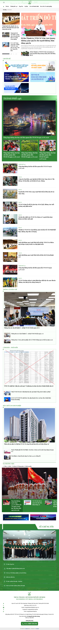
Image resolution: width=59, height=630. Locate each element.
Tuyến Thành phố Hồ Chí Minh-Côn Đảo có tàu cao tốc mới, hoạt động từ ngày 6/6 (32, 450)
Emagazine (21, 466)
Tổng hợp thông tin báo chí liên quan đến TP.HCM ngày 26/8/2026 (26, 137)
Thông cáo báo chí (10, 289)
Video (5, 466)
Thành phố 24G (13, 6)
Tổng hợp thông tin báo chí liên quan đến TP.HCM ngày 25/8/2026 (11, 155)
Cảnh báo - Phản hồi (10, 347)
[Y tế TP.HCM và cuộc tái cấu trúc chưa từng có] (27, 502)
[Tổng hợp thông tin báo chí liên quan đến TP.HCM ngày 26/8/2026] (29, 118)
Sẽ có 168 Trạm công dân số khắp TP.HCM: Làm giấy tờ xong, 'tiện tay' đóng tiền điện (15, 46)
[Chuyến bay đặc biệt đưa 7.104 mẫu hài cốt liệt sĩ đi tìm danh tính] (48, 502)
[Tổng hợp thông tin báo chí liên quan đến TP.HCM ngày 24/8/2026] (10, 269)
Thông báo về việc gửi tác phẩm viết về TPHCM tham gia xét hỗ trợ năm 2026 (32, 340)
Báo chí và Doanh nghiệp (46, 6)
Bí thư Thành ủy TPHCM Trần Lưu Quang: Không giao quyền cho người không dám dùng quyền (38, 40)
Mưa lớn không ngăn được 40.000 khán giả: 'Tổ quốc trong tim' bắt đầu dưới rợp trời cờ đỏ (16, 505)
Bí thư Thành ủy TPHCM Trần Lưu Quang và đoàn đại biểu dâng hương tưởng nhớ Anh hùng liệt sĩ (42, 53)
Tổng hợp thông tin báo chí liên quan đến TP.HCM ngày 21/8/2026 (29, 155)
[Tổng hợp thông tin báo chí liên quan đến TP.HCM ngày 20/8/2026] (47, 145)
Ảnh (10, 466)
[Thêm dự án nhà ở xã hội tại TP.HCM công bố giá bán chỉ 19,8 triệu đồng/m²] (29, 425)
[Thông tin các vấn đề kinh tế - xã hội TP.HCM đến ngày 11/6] (7, 335)
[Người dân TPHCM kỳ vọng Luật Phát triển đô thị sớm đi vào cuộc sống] (10, 193)
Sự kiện (26, 6)
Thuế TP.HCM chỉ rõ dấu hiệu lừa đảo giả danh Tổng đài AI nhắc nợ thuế (30, 392)
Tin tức (7, 6)
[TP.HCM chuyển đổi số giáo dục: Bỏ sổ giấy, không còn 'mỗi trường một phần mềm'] (10, 206)
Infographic (29, 466)
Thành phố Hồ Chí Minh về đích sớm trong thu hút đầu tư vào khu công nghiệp (15, 36)
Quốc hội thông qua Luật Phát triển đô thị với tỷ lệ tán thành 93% (36, 256)
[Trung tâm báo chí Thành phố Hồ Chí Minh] (29, 2)
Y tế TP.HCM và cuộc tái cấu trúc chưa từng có (37, 502)
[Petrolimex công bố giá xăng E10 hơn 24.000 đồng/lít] (7, 457)
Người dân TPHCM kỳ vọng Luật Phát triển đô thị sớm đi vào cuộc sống (36, 192)
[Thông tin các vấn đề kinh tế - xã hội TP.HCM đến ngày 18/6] (29, 309)
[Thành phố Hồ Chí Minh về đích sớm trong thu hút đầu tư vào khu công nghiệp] (5, 34)
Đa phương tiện (8, 464)
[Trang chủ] (4, 6)
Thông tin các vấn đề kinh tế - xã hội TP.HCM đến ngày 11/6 (27, 333)
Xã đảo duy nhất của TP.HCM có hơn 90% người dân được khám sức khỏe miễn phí (35, 218)
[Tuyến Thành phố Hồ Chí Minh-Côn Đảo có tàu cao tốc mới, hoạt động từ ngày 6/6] (7, 451)
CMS (27, 628)
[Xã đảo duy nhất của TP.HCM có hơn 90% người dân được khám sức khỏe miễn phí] (10, 219)
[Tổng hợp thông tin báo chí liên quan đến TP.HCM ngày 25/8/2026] (11, 145)
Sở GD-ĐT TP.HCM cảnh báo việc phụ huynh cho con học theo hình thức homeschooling (31, 398)
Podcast (15, 466)
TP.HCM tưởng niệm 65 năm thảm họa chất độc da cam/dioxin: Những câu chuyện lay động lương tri (37, 281)
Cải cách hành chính (34, 6)
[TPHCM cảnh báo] (29, 367)
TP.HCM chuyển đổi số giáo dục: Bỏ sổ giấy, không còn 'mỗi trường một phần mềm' (36, 205)
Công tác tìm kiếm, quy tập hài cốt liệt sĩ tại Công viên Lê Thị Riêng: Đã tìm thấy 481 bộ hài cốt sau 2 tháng (36, 180)
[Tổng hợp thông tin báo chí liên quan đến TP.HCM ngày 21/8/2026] (29, 145)
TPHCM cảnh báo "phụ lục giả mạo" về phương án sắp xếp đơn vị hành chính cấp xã (28, 386)
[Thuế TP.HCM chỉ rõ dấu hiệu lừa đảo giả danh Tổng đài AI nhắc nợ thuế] (7, 393)
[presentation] (4, 483)
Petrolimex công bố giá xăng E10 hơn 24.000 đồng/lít (25, 456)
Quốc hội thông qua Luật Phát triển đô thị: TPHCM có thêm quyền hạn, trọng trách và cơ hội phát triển (36, 243)
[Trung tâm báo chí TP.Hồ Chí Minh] (29, 545)
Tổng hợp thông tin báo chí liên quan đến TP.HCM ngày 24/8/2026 (35, 268)
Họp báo (21, 6)
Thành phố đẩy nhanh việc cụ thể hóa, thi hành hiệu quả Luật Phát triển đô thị (10, 27)
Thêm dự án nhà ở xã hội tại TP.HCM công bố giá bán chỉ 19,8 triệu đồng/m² (26, 444)
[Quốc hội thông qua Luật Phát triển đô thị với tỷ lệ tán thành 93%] (10, 257)
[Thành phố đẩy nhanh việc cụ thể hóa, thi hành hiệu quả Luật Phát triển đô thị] (11, 18)
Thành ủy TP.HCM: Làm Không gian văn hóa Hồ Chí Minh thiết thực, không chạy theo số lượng (37, 230)
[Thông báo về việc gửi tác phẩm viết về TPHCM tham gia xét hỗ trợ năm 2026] (7, 341)
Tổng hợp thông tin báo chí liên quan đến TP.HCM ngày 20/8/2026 (47, 156)
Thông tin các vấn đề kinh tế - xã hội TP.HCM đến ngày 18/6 (21, 328)
